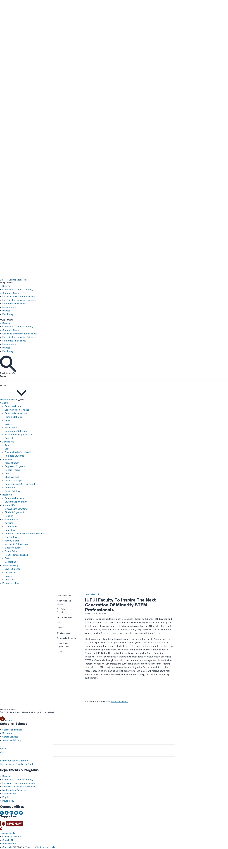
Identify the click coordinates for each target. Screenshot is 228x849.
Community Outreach (16, 431)
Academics (8, 459)
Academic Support (14, 480)
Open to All (7, 840)
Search (3, 376)
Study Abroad (12, 477)
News (7, 420)
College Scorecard (11, 836)
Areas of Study (12, 463)
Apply (8, 445)
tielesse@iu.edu (119, 701)
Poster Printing (12, 491)
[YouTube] (16, 813)
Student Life (8, 505)
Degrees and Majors (12, 729)
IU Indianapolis (12, 427)
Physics (6, 310)
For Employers (12, 537)
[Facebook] (7, 813)
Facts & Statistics (13, 417)
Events (8, 424)
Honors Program (13, 470)
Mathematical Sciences (14, 303)
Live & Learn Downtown (16, 509)
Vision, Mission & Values (17, 409)
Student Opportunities (16, 501)
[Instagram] (11, 813)
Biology (6, 286)
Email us (9, 720)
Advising (9, 523)
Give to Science (12, 569)
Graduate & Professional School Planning (25, 533)
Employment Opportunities (18, 434)
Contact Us (10, 562)
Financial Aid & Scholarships (19, 452)
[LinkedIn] (21, 813)
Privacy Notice (9, 843)
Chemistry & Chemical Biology (17, 289)
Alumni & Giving (10, 565)
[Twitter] (2, 813)
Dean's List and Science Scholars (21, 484)
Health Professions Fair (16, 554)
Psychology (8, 314)
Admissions (8, 441)
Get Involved (11, 572)
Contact (9, 438)
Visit (7, 448)
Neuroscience (9, 307)
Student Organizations (16, 512)
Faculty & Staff (12, 540)
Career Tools (11, 526)
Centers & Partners (14, 498)
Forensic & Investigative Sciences (19, 300)
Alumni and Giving (11, 740)
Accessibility (8, 833)
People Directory (10, 583)
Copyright (7, 847)
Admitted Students (14, 455)
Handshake (10, 530)
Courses (9, 473)
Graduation (10, 487)
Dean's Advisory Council (17, 413)
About (5, 402)
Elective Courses (13, 547)
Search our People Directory (14, 760)
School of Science (8, 399)
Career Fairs (11, 551)
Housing (9, 516)
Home (87, 594)
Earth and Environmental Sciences (19, 296)
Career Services (10, 519)
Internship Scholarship (16, 544)
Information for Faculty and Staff (16, 764)
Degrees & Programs (15, 466)
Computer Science (11, 293)
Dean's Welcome (13, 406)
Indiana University (46, 847)
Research (7, 494)
